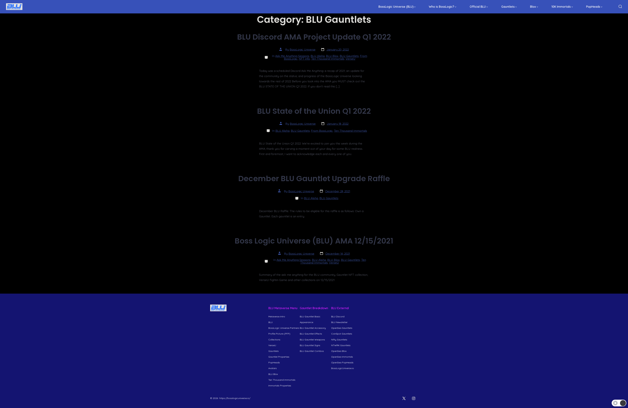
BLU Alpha (318, 56)
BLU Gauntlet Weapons (312, 339)
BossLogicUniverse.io (342, 368)
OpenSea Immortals (342, 356)
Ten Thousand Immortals (327, 58)
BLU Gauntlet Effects (311, 333)
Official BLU (478, 6)
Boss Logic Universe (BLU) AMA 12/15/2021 (314, 241)
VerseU (350, 58)
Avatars (272, 368)
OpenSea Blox (339, 351)
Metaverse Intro (276, 316)
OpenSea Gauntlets (341, 327)
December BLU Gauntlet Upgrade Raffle (314, 178)
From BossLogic (322, 130)
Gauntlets (508, 6)
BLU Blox (332, 56)
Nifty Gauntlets (339, 339)
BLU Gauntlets (349, 56)
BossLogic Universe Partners (283, 327)
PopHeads (593, 6)
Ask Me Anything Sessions (292, 56)
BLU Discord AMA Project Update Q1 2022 (314, 37)
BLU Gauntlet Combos (312, 351)
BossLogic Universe (302, 49)
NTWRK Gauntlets (340, 345)
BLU (270, 322)
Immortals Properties (279, 385)
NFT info (304, 58)
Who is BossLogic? (441, 6)
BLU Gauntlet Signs (310, 345)
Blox (533, 6)
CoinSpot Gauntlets (341, 333)
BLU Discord (337, 316)
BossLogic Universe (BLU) (395, 6)
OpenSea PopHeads (342, 362)
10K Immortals (561, 6)
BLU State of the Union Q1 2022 (314, 111)
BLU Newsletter (339, 322)
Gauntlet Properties (278, 356)
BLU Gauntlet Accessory (313, 327)
